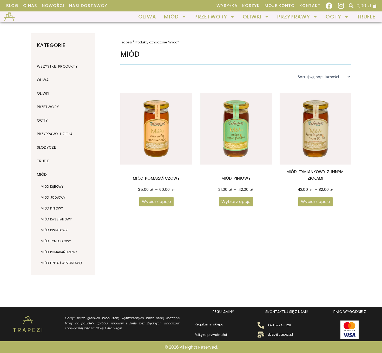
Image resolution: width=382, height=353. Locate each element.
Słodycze (46, 147)
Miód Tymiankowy (56, 241)
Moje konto (280, 5)
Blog (12, 5)
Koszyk (251, 5)
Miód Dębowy (52, 186)
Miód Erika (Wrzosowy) (61, 263)
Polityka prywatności (211, 334)
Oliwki (252, 16)
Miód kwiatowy (54, 230)
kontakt (310, 5)
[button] (351, 6)
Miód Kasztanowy (56, 219)
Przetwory (210, 16)
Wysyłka (227, 5)
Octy (333, 16)
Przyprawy (293, 16)
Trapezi (126, 42)
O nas (30, 5)
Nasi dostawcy (88, 5)
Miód (171, 16)
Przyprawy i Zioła (55, 133)
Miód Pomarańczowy (59, 252)
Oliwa (147, 16)
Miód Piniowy (52, 208)
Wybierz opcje (156, 202)
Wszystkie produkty (57, 66)
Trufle (366, 16)
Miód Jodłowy (53, 197)
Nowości (53, 5)
